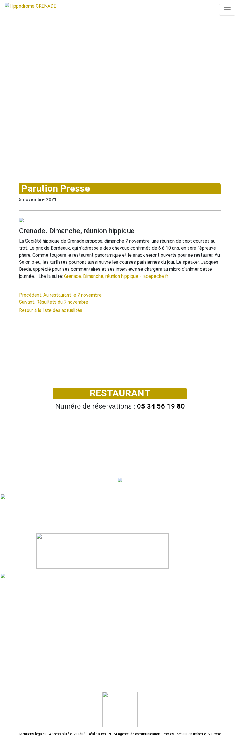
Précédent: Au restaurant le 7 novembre (60, 295)
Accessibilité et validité (67, 734)
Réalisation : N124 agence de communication (124, 734)
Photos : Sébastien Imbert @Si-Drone (192, 734)
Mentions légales (33, 734)
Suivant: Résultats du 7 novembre (53, 302)
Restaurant (120, 393)
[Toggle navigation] (227, 10)
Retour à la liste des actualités (50, 310)
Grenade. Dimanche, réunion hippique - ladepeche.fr (116, 276)
